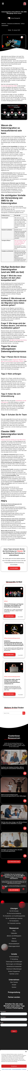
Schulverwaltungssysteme (14, 638)
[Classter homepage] (25, 4)
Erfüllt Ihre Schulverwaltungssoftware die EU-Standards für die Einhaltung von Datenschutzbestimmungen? (14, 643)
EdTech (23, 23)
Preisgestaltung (14, 992)
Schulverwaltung (5, 25)
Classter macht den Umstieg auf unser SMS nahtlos (13, 439)
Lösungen (14, 908)
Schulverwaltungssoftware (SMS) (9, 85)
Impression (24, 1069)
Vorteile (14, 954)
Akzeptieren (14, 1066)
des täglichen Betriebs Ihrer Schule (18, 340)
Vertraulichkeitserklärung (16, 1069)
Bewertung (4, 23)
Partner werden (14, 997)
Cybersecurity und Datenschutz (13, 23)
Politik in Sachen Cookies (6, 1069)
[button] (26, 1051)
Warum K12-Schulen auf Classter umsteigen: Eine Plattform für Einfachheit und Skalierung (13, 605)
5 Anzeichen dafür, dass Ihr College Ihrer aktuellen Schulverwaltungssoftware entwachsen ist (12, 681)
